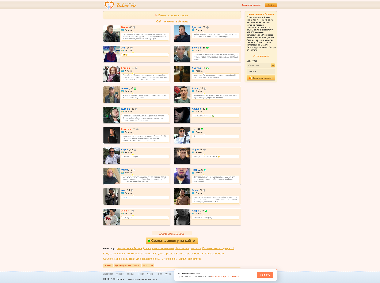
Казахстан (148, 265)
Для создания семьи (148, 258)
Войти (271, 5)
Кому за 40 (123, 253)
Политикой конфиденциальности (225, 276)
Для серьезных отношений (158, 248)
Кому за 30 (109, 253)
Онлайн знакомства (189, 258)
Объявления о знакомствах (119, 258)
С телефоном (169, 258)
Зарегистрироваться (251, 5)
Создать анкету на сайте (173, 241)
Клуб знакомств (214, 253)
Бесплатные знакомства (190, 253)
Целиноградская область (127, 265)
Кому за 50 (137, 253)
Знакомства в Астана (129, 248)
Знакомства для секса (188, 248)
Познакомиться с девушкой (218, 248)
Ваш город (252, 60)
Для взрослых (166, 253)
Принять (265, 275)
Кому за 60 (151, 253)
